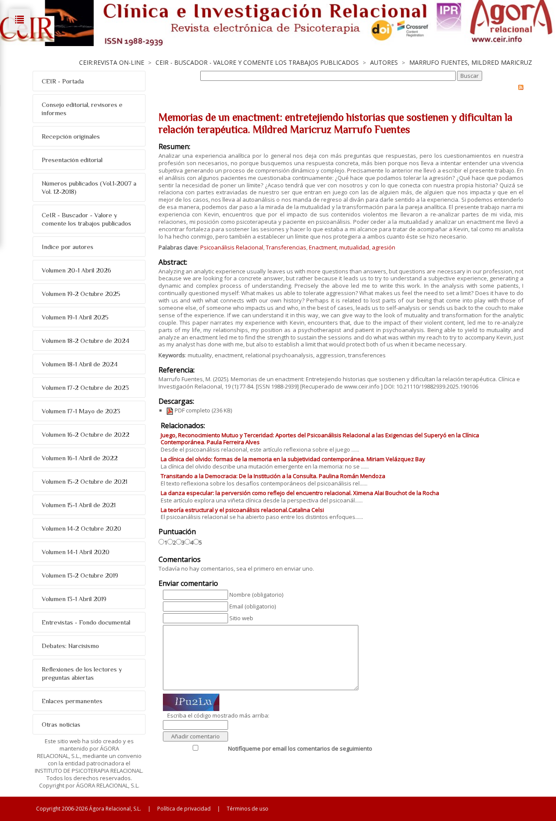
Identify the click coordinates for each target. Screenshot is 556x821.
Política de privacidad (184, 808)
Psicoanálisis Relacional (231, 247)
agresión (383, 247)
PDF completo (191, 410)
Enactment (323, 247)
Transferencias (286, 247)
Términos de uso (247, 808)
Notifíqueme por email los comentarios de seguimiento (300, 748)
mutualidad (354, 247)
